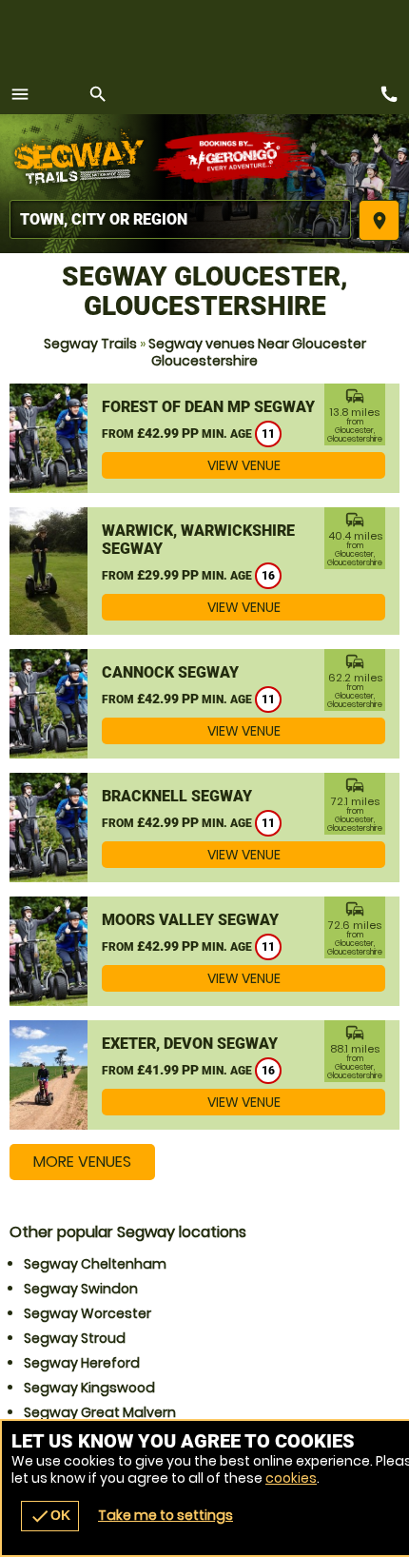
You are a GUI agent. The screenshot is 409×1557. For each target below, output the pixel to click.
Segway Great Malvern (100, 1412)
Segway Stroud (75, 1338)
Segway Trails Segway (81, 157)
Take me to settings (165, 1515)
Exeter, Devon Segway (190, 1044)
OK (49, 1516)
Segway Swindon (81, 1288)
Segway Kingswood (89, 1387)
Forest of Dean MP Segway (208, 407)
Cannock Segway (170, 672)
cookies (291, 1478)
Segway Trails (90, 343)
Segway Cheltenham (95, 1263)
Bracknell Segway (177, 796)
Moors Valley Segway (190, 920)
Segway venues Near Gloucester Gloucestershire (257, 352)
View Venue (244, 465)
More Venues (82, 1162)
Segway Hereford (82, 1362)
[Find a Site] (180, 219)
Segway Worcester (87, 1313)
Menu (20, 94)
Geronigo (235, 157)
